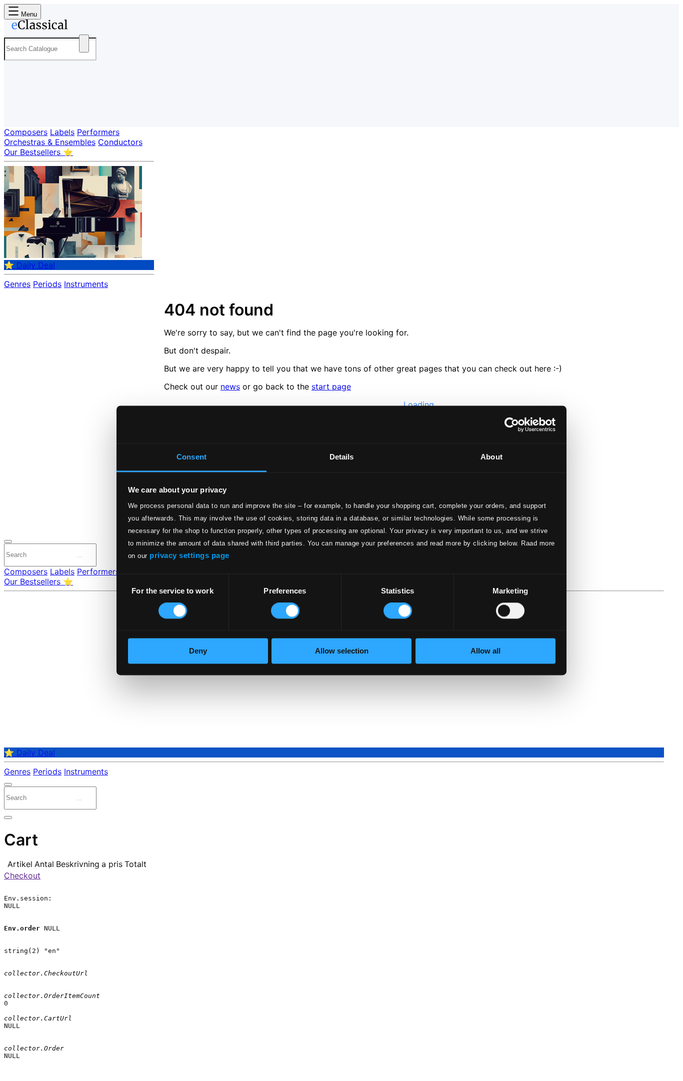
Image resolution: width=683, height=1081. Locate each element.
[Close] (8, 541)
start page (331, 387)
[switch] (285, 611)
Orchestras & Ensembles (50, 142)
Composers (26, 132)
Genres (17, 284)
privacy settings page (190, 555)
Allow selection (341, 650)
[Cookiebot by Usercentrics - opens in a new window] (512, 424)
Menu (28, 14)
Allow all (485, 650)
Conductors (120, 142)
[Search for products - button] (84, 43)
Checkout (22, 875)
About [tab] (491, 456)
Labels (62, 132)
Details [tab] (342, 456)
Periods (47, 284)
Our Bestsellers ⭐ (38, 152)
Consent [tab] (191, 456)
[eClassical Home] (84, 27)
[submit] (79, 557)
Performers (98, 132)
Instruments (86, 284)
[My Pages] (22, 111)
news (230, 387)
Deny (198, 650)
